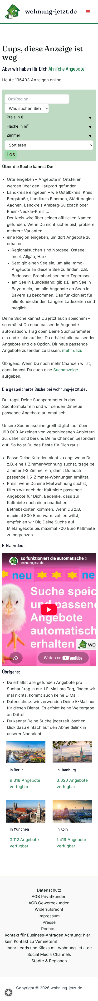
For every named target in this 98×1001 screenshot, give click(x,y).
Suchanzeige (65, 369)
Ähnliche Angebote (66, 68)
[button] (8, 992)
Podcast (49, 928)
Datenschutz (49, 890)
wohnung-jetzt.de (51, 11)
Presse (49, 922)
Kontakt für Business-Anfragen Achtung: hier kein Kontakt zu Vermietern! (47, 938)
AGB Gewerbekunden (49, 903)
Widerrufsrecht (49, 909)
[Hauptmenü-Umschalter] (88, 11)
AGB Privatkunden (49, 896)
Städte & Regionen (49, 960)
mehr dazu (72, 350)
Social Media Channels (49, 954)
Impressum (49, 916)
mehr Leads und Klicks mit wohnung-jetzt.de (49, 947)
